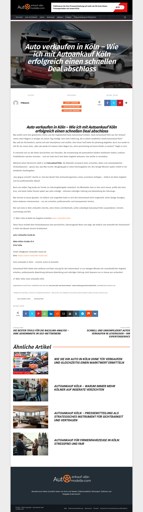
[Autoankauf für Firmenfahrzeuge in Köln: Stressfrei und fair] (30, 444)
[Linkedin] (51, 314)
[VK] (95, 314)
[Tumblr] (76, 314)
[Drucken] (70, 314)
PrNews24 (25, 103)
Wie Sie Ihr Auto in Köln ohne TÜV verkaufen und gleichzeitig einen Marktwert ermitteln (89, 360)
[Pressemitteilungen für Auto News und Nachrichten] (31, 7)
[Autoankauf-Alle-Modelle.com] (71, 479)
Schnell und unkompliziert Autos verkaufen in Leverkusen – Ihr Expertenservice (108, 333)
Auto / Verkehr (71, 103)
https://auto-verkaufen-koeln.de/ (33, 255)
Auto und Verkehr (71, 110)
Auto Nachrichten (71, 107)
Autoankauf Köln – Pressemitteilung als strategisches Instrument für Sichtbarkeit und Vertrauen (88, 416)
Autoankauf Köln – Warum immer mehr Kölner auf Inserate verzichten (84, 387)
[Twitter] (114, 103)
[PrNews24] (16, 103)
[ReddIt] (57, 314)
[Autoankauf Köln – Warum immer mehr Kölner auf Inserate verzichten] (30, 390)
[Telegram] (82, 314)
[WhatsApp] (45, 314)
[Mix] (89, 314)
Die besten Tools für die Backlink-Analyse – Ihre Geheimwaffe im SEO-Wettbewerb (41, 332)
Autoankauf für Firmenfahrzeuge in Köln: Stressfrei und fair (87, 441)
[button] (124, 17)
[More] (126, 103)
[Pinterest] (120, 103)
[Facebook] (107, 103)
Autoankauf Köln (39, 299)
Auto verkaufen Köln (61, 218)
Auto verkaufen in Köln (23, 299)
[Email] (63, 314)
